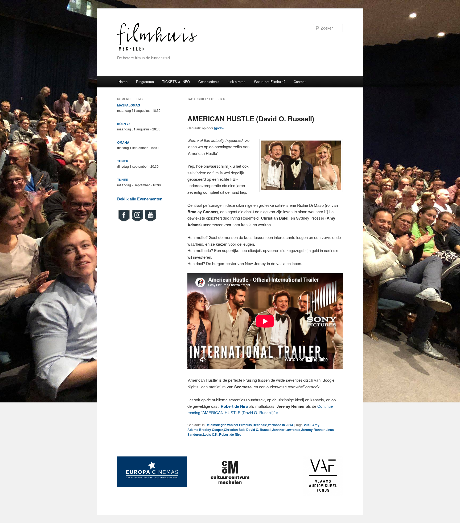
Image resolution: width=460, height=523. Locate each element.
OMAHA (123, 142)
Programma (145, 81)
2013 (307, 424)
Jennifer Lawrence (286, 429)
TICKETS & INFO (176, 81)
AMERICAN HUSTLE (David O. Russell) (250, 118)
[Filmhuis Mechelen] (157, 50)
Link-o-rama (236, 81)
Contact (300, 81)
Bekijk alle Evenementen (139, 199)
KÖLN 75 (123, 123)
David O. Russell (258, 429)
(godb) (219, 128)
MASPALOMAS (128, 105)
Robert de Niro (230, 434)
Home (123, 81)
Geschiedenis (208, 81)
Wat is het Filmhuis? (269, 81)
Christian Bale (234, 429)
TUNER (122, 161)
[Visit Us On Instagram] (137, 220)
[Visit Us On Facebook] (123, 220)
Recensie (260, 424)
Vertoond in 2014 (280, 424)
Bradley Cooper (211, 429)
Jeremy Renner (313, 429)
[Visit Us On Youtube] (150, 220)
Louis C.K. (210, 434)
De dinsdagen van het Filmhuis (229, 424)
